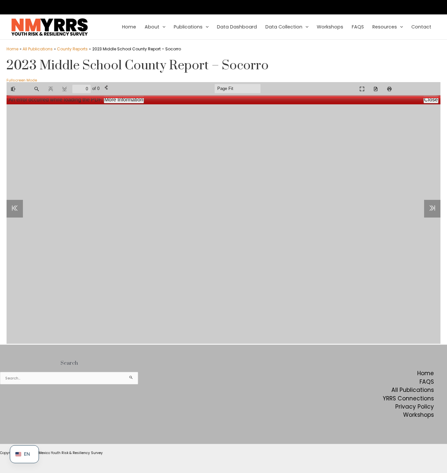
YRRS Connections (408, 398)
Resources (384, 27)
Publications (188, 27)
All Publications (412, 390)
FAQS (358, 27)
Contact (421, 27)
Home (129, 27)
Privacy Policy (414, 407)
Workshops (330, 27)
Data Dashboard (237, 27)
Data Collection (283, 27)
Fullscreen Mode (22, 80)
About (152, 27)
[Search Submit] (131, 377)
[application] (162, 27)
